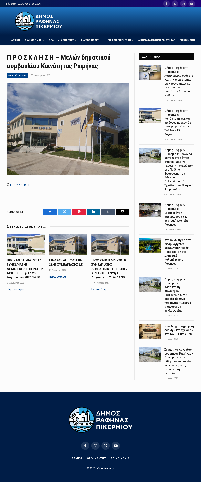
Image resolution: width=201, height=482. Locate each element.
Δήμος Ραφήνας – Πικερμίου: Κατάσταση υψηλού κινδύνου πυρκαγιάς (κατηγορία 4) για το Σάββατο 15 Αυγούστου (177, 122)
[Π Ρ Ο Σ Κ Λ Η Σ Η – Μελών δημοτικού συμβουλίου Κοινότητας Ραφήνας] (68, 173)
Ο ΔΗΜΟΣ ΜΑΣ (33, 40)
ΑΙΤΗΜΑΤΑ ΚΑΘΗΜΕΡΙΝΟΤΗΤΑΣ (156, 40)
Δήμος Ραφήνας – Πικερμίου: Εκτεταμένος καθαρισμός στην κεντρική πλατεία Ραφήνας (176, 214)
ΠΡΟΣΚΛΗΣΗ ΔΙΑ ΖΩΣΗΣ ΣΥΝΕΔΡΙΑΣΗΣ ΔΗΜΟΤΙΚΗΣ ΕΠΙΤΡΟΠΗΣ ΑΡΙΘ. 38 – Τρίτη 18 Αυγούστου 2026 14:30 (109, 268)
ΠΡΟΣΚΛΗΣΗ (19, 185)
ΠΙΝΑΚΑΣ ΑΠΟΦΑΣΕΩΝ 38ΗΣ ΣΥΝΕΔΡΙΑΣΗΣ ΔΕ (66, 262)
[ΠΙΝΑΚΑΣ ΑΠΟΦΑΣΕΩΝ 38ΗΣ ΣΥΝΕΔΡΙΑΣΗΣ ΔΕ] (68, 244)
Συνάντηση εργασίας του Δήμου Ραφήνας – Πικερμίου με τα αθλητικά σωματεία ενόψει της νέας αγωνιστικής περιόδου (179, 361)
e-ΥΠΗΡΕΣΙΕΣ (66, 40)
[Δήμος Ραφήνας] (39, 21)
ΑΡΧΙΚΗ (15, 40)
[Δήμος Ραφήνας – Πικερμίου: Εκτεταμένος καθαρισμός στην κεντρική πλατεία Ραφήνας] (150, 210)
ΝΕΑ (51, 40)
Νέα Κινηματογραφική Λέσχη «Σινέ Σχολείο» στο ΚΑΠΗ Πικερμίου (179, 330)
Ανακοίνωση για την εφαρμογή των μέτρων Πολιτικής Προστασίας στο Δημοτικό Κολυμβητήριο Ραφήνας (177, 251)
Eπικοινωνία (120, 458)
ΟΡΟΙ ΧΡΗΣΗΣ (96, 458)
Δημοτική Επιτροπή (17, 75)
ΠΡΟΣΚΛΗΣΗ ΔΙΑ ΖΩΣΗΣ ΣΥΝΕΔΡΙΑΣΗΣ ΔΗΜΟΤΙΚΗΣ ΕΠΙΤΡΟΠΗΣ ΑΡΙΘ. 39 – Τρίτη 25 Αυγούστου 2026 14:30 (25, 268)
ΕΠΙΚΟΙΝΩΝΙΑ (187, 40)
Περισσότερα (15, 289)
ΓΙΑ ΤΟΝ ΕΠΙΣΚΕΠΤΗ (119, 40)
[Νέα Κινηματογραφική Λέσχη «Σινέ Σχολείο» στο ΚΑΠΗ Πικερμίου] (150, 331)
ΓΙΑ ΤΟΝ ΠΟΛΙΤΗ (90, 40)
